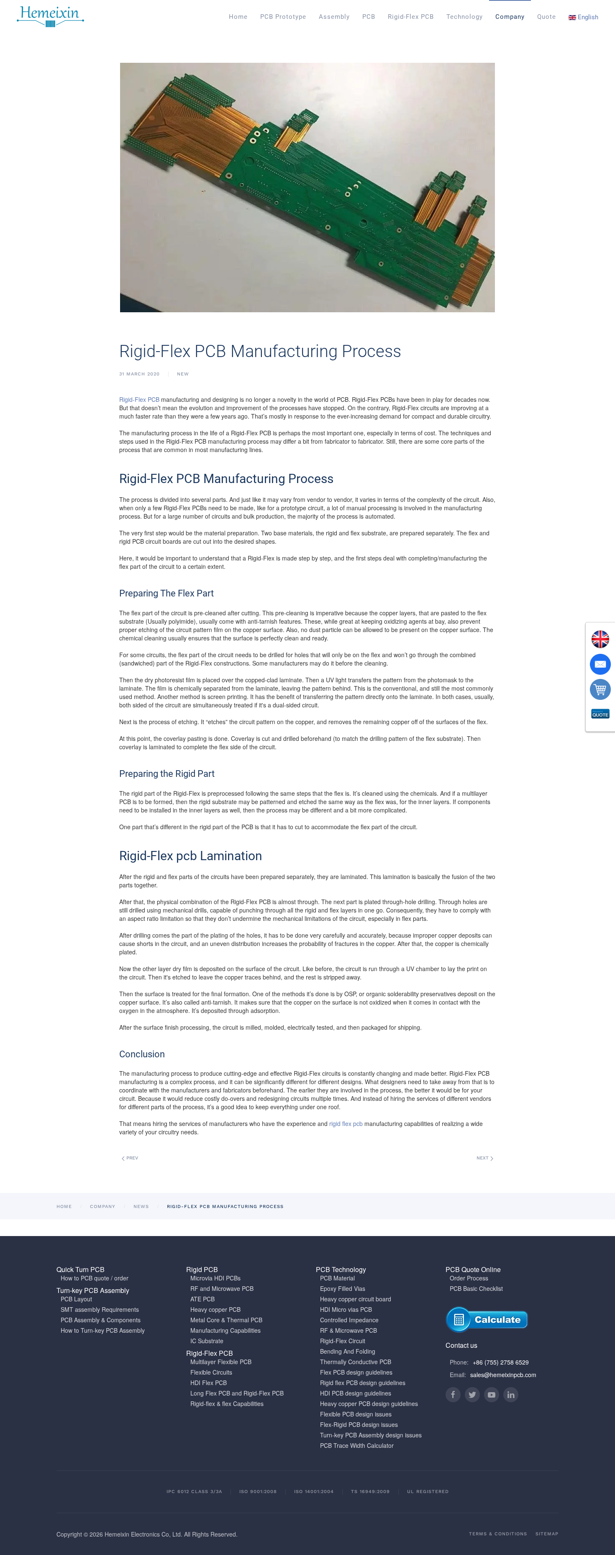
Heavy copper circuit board (355, 1299)
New (183, 374)
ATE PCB (202, 1299)
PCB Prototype (283, 17)
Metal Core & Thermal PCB (226, 1320)
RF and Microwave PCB (222, 1288)
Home (238, 17)
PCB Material (337, 1278)
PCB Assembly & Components (101, 1320)
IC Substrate (206, 1341)
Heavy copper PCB (215, 1309)
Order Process (469, 1278)
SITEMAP (547, 1534)
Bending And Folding (347, 1351)
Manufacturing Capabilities (225, 1330)
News (141, 1206)
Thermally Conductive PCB (355, 1361)
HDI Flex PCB (208, 1382)
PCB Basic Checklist (476, 1288)
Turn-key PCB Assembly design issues (371, 1435)
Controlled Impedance (349, 1320)
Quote (546, 17)
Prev (131, 1158)
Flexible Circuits (211, 1372)
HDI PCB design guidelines (355, 1393)
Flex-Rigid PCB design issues (359, 1424)
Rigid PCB (202, 1269)
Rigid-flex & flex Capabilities (227, 1403)
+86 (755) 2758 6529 (501, 1362)
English (587, 17)
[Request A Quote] (600, 714)
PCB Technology (341, 1269)
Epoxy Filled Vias (342, 1288)
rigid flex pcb (346, 1123)
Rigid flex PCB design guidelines (362, 1382)
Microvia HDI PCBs (215, 1278)
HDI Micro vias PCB (346, 1309)
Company (510, 17)
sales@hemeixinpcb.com (503, 1374)
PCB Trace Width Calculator (357, 1445)
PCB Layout (76, 1299)
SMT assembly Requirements (100, 1309)
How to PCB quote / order (94, 1278)
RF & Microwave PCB (348, 1330)
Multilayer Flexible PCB (220, 1361)
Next (483, 1158)
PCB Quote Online (473, 1269)
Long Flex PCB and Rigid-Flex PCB (237, 1393)
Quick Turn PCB (80, 1269)
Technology (464, 17)
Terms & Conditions (498, 1534)
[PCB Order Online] (600, 689)
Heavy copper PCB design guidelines (369, 1403)
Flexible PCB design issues (356, 1414)
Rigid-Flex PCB (411, 17)
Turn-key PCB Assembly (92, 1290)
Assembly (334, 17)
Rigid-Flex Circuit (342, 1341)
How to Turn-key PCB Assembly (103, 1330)
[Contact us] (600, 664)
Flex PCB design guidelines (356, 1372)
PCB (368, 17)
